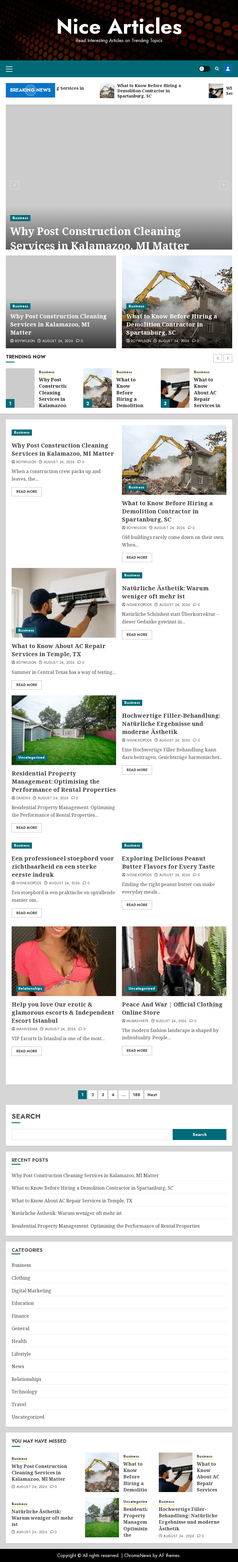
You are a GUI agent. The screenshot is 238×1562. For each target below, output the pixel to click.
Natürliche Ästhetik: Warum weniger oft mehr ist (207, 395)
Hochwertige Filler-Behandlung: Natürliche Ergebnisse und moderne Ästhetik (171, 724)
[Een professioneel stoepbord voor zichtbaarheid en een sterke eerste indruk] (64, 845)
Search (26, 1116)
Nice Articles (119, 26)
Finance (20, 1316)
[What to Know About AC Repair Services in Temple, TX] (97, 388)
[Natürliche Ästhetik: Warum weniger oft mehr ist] (175, 388)
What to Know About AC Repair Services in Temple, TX (130, 395)
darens (23, 798)
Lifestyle (21, 1354)
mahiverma (26, 1029)
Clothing (21, 1278)
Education (23, 1303)
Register (227, 68)
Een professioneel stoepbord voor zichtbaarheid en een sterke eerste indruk (63, 866)
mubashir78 (138, 1021)
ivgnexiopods (139, 605)
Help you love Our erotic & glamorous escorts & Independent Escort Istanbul (63, 1012)
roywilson (25, 341)
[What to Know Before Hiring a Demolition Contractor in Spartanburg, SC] (20, 388)
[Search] (217, 68)
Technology (24, 1391)
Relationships (30, 988)
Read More (26, 491)
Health (19, 1341)
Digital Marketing (31, 1290)
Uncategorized (31, 757)
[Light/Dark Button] (204, 69)
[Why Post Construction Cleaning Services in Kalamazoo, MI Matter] (119, 184)
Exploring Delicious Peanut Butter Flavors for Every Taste (168, 862)
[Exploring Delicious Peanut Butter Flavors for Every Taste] (174, 845)
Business (20, 218)
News (18, 1366)
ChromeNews (137, 1555)
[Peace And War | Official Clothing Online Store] (174, 961)
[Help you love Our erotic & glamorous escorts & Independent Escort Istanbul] (64, 961)
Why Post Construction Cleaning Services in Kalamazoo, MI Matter (99, 238)
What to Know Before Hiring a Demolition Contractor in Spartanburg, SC (171, 324)
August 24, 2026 (57, 341)
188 (136, 1095)
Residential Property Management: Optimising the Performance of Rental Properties (64, 781)
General (20, 1328)
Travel (19, 1404)
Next (152, 1095)
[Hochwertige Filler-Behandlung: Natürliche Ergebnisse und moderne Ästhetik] (174, 702)
